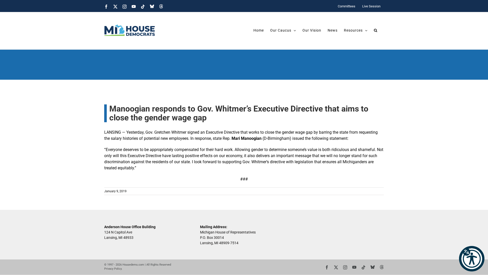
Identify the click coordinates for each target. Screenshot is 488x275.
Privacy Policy (112, 268)
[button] (471, 258)
